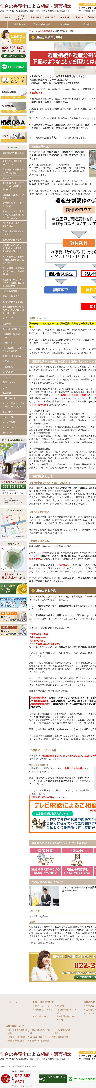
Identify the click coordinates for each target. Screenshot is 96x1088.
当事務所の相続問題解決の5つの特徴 (13, 171)
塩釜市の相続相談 (16, 1040)
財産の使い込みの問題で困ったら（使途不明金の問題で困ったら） (13, 248)
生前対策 (7, 324)
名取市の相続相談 (16, 1037)
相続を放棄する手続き (13, 301)
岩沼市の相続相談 (38, 1037)
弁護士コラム (9, 382)
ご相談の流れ (9, 342)
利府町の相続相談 (60, 1037)
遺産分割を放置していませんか (13, 196)
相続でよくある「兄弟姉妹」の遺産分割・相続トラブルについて (13, 214)
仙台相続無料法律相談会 (13, 154)
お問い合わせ (9, 398)
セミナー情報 (9, 417)
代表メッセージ (42, 1006)
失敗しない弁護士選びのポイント (13, 162)
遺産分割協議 (19, 24)
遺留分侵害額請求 (41, 24)
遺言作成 (87, 24)
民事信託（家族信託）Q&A (13, 335)
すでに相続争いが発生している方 (13, 204)
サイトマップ (9, 433)
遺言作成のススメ (43, 1016)
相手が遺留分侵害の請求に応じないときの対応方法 (13, 271)
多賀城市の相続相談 (39, 1040)
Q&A (5, 387)
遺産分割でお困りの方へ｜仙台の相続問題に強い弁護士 (13, 186)
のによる (36, 6)
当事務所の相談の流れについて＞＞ (48, 797)
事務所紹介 (8, 372)
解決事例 (7, 178)
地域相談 (7, 393)
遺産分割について (43, 1009)
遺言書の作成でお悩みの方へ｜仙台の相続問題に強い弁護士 (13, 310)
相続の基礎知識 (10, 291)
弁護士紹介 (8, 377)
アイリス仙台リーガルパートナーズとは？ (13, 405)
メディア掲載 (9, 422)
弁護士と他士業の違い (13, 356)
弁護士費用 (8, 367)
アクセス (90, 1013)
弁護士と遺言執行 (11, 318)
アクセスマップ (10, 427)
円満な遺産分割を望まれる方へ (13, 233)
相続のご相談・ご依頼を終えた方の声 (13, 349)
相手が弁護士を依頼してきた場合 (13, 224)
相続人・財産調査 (11, 296)
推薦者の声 (8, 361)
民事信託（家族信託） (13, 329)
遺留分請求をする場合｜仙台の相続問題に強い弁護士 (13, 259)
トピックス (8, 412)
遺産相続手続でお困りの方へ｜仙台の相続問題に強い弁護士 (13, 282)
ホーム (13, 1002)
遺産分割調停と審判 (12, 240)
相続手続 (64, 24)
